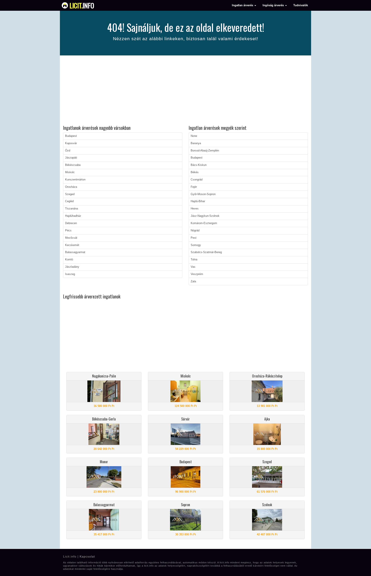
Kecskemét (72, 245)
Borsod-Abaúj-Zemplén (205, 150)
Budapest (71, 136)
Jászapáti (71, 157)
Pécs (68, 230)
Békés (195, 172)
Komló (69, 259)
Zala (193, 281)
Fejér (194, 186)
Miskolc (70, 172)
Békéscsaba (73, 165)
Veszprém (197, 274)
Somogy (196, 245)
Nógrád (195, 230)
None (194, 136)
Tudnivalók (300, 5)
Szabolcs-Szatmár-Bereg (206, 252)
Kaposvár (71, 143)
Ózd (67, 150)
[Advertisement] (185, 91)
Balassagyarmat (75, 252)
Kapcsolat (87, 556)
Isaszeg (70, 274)
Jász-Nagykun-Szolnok (205, 215)
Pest (193, 237)
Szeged (70, 194)
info (82, 5)
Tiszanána (71, 208)
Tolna (194, 259)
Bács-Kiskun (199, 165)
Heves (195, 208)
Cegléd (69, 201)
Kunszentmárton (75, 179)
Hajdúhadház (73, 215)
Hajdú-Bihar (198, 201)
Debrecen (71, 223)
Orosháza (71, 186)
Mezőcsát (71, 237)
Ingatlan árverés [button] (243, 5)
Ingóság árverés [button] (274, 5)
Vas (193, 266)
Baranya (196, 143)
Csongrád (196, 179)
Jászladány (72, 266)
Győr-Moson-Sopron (203, 194)
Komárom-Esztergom (204, 223)
